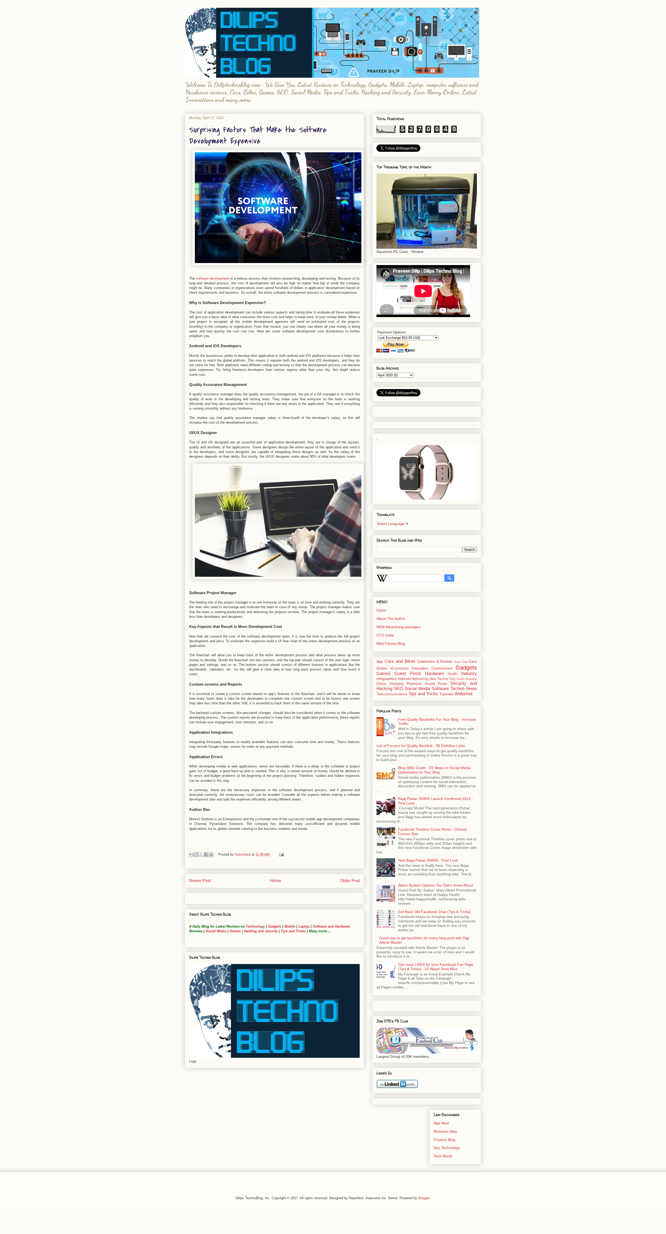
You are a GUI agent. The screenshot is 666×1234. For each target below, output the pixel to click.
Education (420, 668)
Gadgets (274, 926)
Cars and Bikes (400, 661)
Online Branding (467, 678)
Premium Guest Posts (427, 683)
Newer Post (200, 880)
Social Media (216, 931)
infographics (386, 679)
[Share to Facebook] (206, 854)
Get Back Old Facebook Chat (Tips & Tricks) (434, 912)
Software (440, 688)
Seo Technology (447, 1148)
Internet (404, 679)
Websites (463, 693)
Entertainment (441, 668)
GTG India (385, 635)
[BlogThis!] (196, 854)
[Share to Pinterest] (211, 854)
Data (465, 661)
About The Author (390, 618)
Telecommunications (391, 694)
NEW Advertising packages (398, 627)
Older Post (350, 880)
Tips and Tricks (293, 931)
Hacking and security (261, 931)
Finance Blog (444, 1140)
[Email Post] (280, 854)
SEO (398, 688)
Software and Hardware (331, 926)
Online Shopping (390, 684)
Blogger (424, 1198)
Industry (469, 673)
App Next (441, 1123)
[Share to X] (201, 854)
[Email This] (191, 854)
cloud (457, 661)
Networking (420, 679)
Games (234, 931)
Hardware (434, 673)
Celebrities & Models (434, 661)
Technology (255, 926)
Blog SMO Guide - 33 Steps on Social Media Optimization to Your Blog (434, 770)
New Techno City (442, 679)
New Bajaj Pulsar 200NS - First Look (428, 860)
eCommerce (399, 668)
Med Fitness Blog (390, 643)
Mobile (289, 926)
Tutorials (446, 694)
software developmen (212, 278)
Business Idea (445, 1131)
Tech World (443, 1156)
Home (275, 880)
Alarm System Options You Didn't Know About (435, 885)
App (379, 661)
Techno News (464, 688)
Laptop (304, 926)
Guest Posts (407, 673)
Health (452, 674)
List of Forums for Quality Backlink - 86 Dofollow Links (420, 746)
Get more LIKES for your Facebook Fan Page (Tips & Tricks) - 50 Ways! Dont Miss (435, 966)
